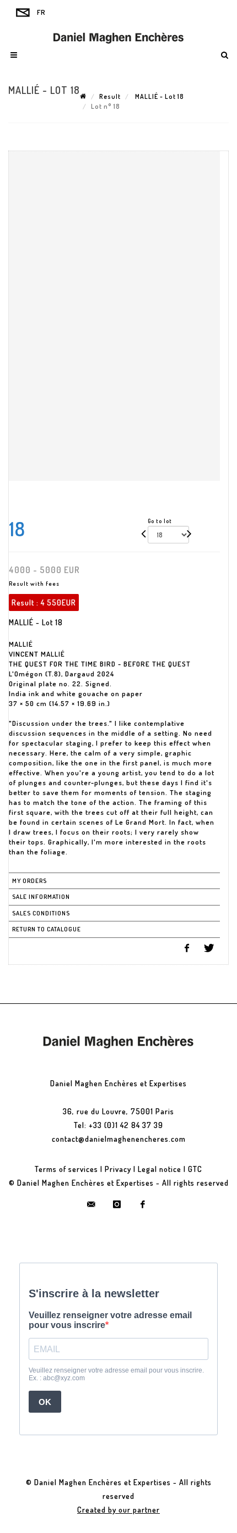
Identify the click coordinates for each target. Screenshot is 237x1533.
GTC (195, 1169)
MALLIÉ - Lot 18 (158, 96)
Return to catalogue (46, 929)
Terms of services (66, 1169)
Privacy (118, 1169)
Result (110, 96)
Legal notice (159, 1169)
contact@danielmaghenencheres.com (119, 1138)
